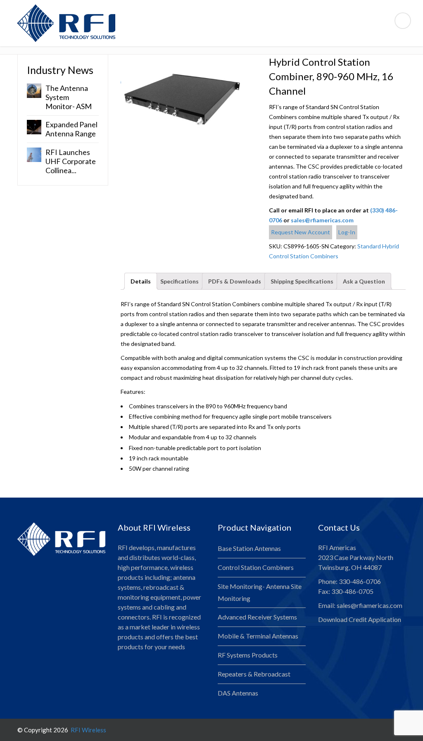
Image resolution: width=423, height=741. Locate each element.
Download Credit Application (359, 619)
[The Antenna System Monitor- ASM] (34, 89)
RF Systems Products (248, 655)
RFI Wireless (87, 730)
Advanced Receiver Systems (257, 617)
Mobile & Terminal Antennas (258, 636)
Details (141, 281)
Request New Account (300, 232)
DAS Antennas (238, 693)
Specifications (179, 281)
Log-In (346, 232)
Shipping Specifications (302, 281)
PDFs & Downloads (234, 281)
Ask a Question (364, 281)
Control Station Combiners (256, 567)
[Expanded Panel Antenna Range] (34, 126)
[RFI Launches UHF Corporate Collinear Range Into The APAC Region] (34, 153)
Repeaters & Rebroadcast (254, 674)
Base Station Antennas (249, 548)
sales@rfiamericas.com (322, 220)
